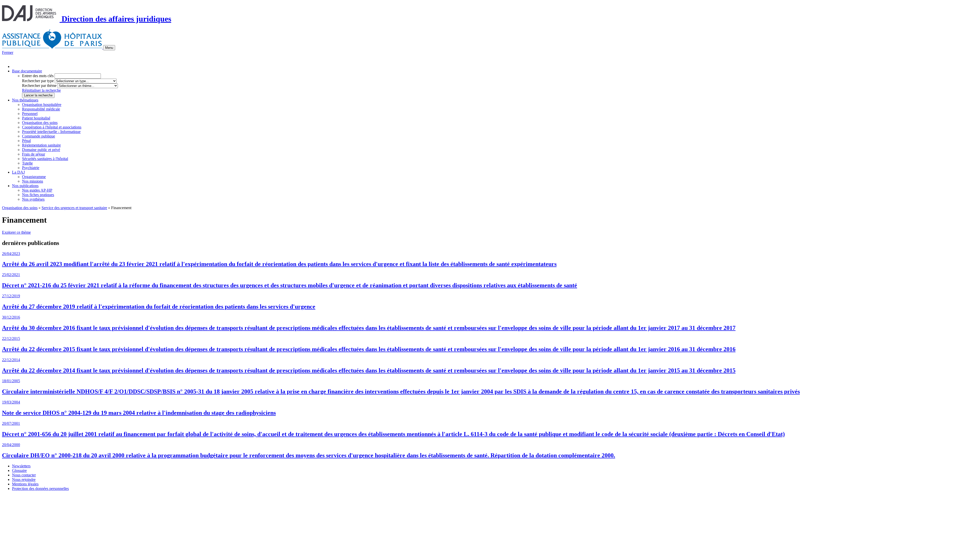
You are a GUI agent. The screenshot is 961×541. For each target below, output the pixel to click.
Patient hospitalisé (36, 118)
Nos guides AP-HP (37, 190)
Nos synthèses (33, 199)
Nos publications (25, 186)
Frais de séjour (33, 154)
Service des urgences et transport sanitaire (74, 208)
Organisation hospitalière (41, 104)
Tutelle (27, 163)
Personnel (30, 113)
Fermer (7, 52)
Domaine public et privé (41, 150)
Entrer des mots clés (38, 76)
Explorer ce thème (16, 232)
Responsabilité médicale (41, 109)
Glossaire (19, 470)
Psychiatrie (30, 168)
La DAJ (18, 172)
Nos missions (32, 181)
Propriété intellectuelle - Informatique (51, 131)
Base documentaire (27, 71)
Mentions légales (25, 484)
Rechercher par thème (39, 85)
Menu (109, 48)
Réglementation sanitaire (41, 145)
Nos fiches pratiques (38, 195)
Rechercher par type (38, 81)
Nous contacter (24, 475)
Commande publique (38, 136)
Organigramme (34, 177)
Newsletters (21, 466)
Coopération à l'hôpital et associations (51, 127)
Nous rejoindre (24, 479)
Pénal (26, 141)
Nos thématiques (25, 100)
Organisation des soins (40, 122)
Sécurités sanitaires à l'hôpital (45, 159)
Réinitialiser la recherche (41, 90)
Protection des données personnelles (40, 488)
